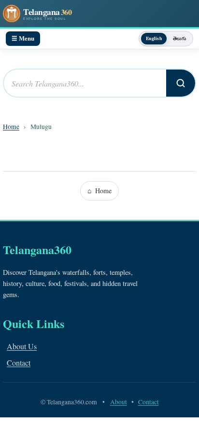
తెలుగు (179, 38)
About (118, 402)
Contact (18, 362)
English (154, 38)
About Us (22, 346)
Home (11, 126)
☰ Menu (23, 38)
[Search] (180, 83)
